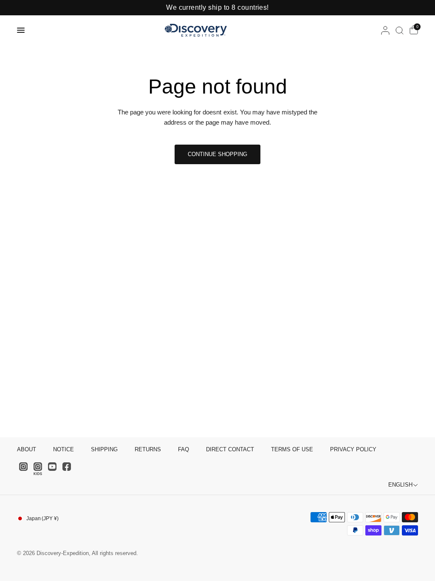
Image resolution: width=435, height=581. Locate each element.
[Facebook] (66, 467)
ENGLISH (400, 484)
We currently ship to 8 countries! (217, 7)
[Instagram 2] (37, 469)
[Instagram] (23, 467)
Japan (42, 518)
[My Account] (385, 30)
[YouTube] (52, 467)
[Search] (400, 30)
